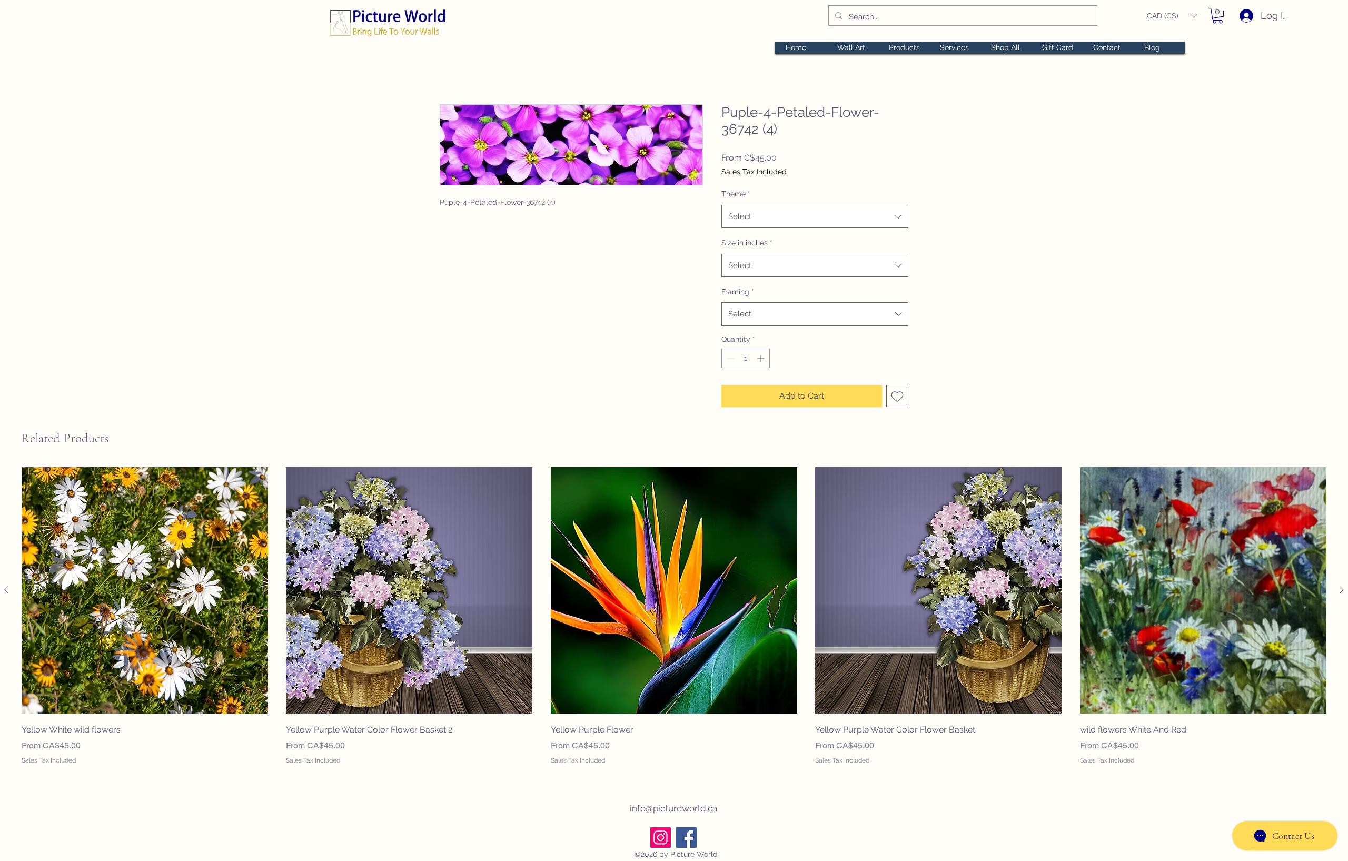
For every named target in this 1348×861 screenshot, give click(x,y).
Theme (735, 194)
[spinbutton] (745, 358)
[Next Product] (1341, 589)
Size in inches (746, 243)
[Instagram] (660, 837)
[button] (1172, 16)
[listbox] (1172, 16)
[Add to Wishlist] (897, 396)
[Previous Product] (6, 589)
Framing (737, 292)
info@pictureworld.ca (673, 808)
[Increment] (761, 358)
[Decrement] (729, 358)
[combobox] (814, 216)
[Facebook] (686, 837)
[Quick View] (145, 590)
